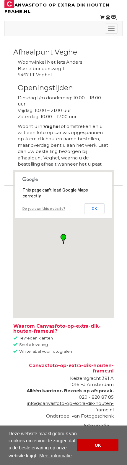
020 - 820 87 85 (96, 397)
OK (94, 208)
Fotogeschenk (97, 416)
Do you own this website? (43, 209)
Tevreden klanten (36, 338)
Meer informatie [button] (55, 455)
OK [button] (98, 445)
